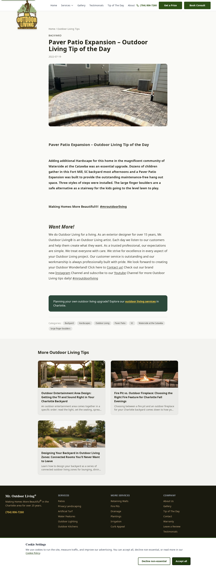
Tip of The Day (116, 5)
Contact (167, 516)
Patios (61, 501)
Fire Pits (115, 506)
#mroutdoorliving (113, 206)
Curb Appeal (118, 526)
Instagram (62, 273)
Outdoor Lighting (68, 521)
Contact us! (115, 267)
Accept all (181, 561)
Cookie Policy (33, 553)
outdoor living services (140, 301)
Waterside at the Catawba (151, 323)
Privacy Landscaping (69, 506)
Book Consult (197, 5)
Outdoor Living (102, 323)
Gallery (81, 5)
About (131, 5)
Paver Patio (120, 323)
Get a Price (170, 5)
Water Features (66, 516)
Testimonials (96, 5)
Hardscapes (84, 323)
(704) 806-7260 (148, 5)
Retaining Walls (119, 501)
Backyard (55, 35)
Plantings (116, 516)
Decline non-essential (154, 561)
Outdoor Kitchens (68, 526)
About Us (168, 501)
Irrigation (116, 521)
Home (53, 5)
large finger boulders (60, 328)
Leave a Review (171, 526)
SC (132, 323)
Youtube (120, 273)
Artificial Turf (65, 511)
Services (65, 5)
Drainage (116, 511)
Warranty (168, 521)
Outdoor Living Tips (68, 28)
